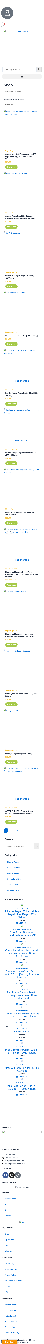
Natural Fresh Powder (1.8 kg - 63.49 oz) (22, 1069)
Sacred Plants (22, 1031)
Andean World (10, 1198)
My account (9, 1239)
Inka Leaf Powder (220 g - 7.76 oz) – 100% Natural (22, 1087)
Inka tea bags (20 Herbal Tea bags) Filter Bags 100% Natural (22, 914)
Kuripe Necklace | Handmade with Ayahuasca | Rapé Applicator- (22, 953)
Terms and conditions (13, 1280)
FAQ (6, 1291)
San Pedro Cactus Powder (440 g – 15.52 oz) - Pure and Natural (22, 995)
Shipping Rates (11, 1269)
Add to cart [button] (11, 167)
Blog (6, 1210)
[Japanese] (9, 2)
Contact (8, 1215)
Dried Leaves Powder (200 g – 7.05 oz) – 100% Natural (22, 1015)
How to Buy (9, 1263)
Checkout (8, 1250)
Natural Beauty (13, 873)
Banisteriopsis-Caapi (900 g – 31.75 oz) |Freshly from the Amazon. (22, 974)
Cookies (8, 1286)
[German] (5, 2)
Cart (6, 1245)
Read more (11, 404)
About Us (8, 1204)
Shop (7, 1234)
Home (6, 91)
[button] (22, 76)
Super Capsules (13, 867)
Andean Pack (12, 884)
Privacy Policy (10, 1275)
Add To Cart (23, 923)
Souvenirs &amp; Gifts (22, 929)
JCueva (25, 1341)
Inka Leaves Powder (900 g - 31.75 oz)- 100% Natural (22, 1051)
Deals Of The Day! (14, 890)
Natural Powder (13, 862)
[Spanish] (12, 2)
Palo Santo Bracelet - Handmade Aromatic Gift (22, 933)
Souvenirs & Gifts (14, 879)
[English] (2, 2)
